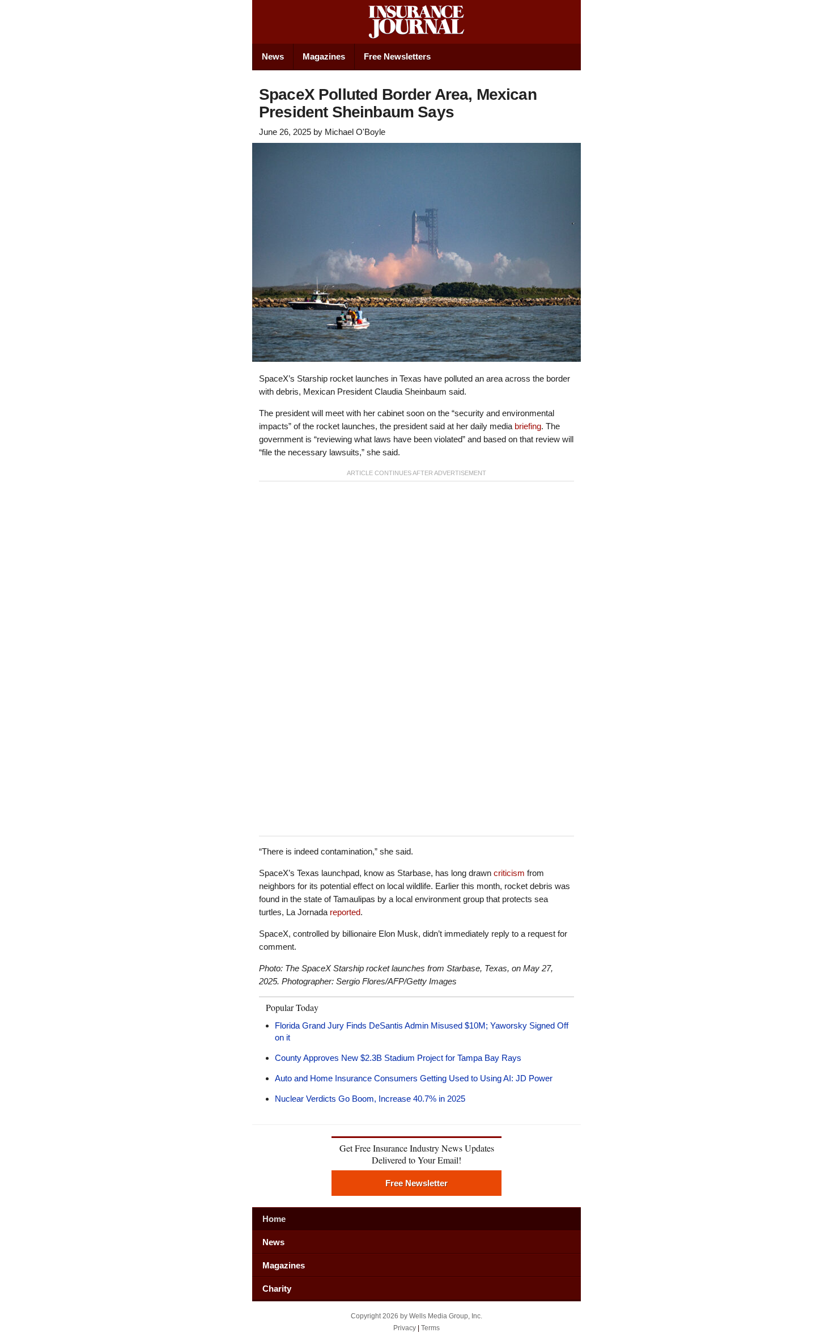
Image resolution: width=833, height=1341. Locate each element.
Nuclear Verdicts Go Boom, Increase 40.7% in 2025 (370, 1098)
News (273, 56)
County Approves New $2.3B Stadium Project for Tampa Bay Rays (398, 1058)
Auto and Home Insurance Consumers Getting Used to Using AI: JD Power (413, 1078)
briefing (528, 426)
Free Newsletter (416, 1183)
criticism (509, 873)
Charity (276, 1288)
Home (274, 1219)
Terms (430, 1328)
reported (345, 912)
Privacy (404, 1328)
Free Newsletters (397, 56)
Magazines (324, 56)
